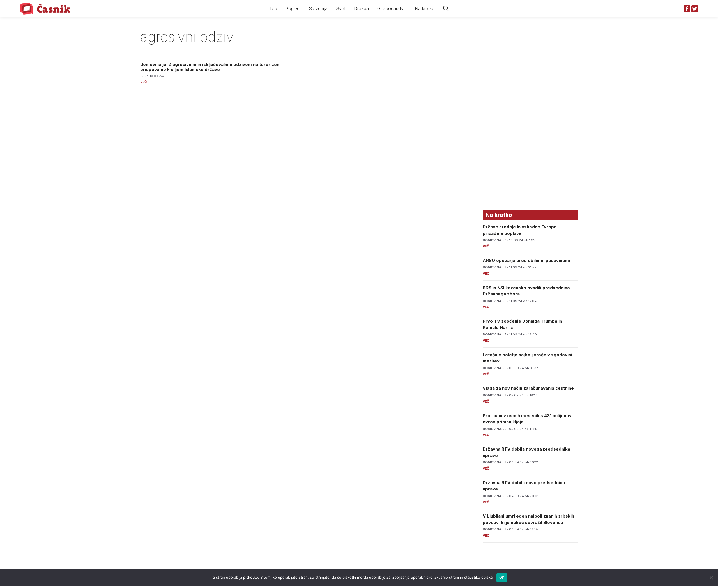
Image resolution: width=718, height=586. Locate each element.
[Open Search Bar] (446, 9)
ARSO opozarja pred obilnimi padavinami (526, 260)
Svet (341, 8)
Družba (361, 8)
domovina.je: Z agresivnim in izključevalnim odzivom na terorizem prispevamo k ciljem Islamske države (210, 67)
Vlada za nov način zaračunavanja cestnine (528, 388)
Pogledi (293, 8)
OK (502, 577)
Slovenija (318, 8)
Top (273, 8)
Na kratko (425, 8)
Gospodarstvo (391, 8)
